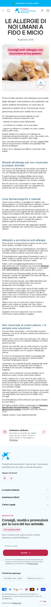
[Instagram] (4, 478)
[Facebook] (11, 478)
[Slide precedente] (3, 3)
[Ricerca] (9, 10)
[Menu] (3, 11)
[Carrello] (48, 10)
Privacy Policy (33, 564)
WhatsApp (13, 440)
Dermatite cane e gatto (13, 578)
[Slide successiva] (48, 3)
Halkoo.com (16, 603)
